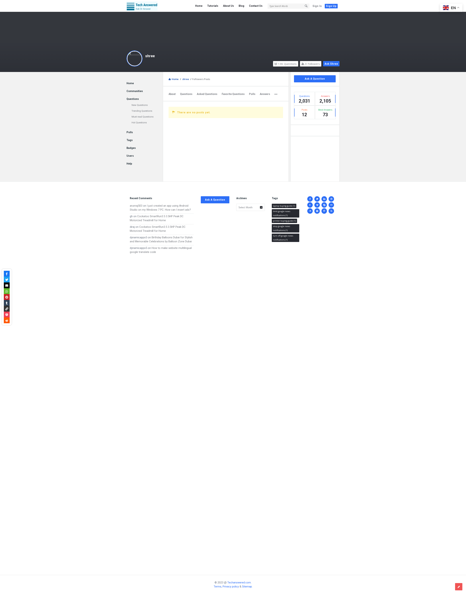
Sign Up (331, 6)
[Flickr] (331, 205)
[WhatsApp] (7, 291)
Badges (131, 147)
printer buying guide (284, 220)
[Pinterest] (324, 211)
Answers (265, 94)
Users (130, 155)
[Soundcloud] (310, 211)
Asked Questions (207, 94)
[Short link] (7, 309)
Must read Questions (142, 116)
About (172, 94)
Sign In (317, 6)
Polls (252, 94)
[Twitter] (317, 199)
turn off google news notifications (283, 237)
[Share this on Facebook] (7, 274)
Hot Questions (139, 122)
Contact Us (255, 5)
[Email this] (7, 285)
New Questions (140, 105)
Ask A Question (315, 78)
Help (129, 163)
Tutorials (212, 5)
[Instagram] (317, 211)
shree (150, 56)
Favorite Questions (233, 94)
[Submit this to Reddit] (7, 320)
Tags (130, 140)
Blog (241, 5)
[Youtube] (310, 205)
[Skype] (324, 205)
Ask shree (331, 63)
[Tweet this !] (7, 279)
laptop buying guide (284, 205)
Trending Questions (142, 111)
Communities (135, 91)
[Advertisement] (162, 410)
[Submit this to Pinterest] (7, 297)
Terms (217, 586)
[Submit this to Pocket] (7, 314)
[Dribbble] (331, 199)
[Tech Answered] (145, 6)
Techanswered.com (239, 582)
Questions (287, 64)
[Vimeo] (317, 205)
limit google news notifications (281, 213)
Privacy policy (231, 586)
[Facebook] (310, 199)
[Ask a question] (458, 586)
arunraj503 (136, 205)
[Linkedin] (324, 199)
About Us (228, 5)
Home (198, 5)
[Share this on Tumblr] (7, 303)
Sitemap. (247, 586)
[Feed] (331, 211)
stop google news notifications (281, 228)
